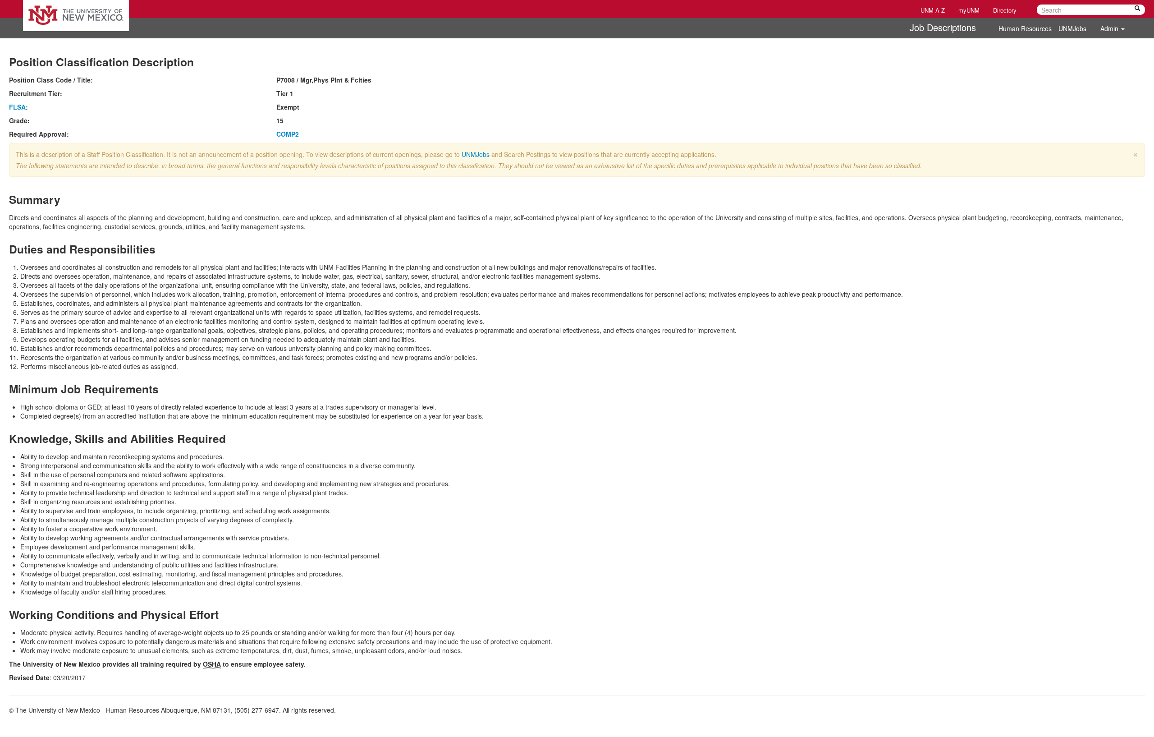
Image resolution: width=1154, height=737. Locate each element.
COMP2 (287, 133)
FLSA (17, 106)
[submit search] (1137, 10)
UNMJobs (1072, 28)
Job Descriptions (943, 27)
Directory (1005, 10)
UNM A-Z (932, 10)
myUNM (969, 10)
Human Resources (1025, 28)
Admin (1110, 28)
